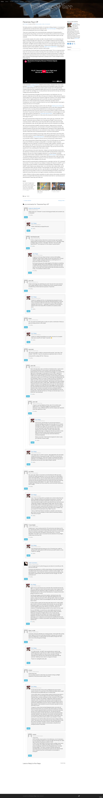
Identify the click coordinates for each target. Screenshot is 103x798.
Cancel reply (62, 763)
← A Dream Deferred (27, 200)
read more (77, 38)
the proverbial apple (51, 28)
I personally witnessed (39, 136)
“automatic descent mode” (46, 113)
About (6, 1)
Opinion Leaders (39, 24)
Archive (11, 1)
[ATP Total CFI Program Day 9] (30, 186)
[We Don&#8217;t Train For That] (58, 186)
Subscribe (27, 1)
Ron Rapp (25, 24)
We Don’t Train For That (56, 190)
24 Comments (47, 24)
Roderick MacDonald (34, 208)
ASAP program (52, 154)
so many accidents (35, 84)
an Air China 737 (30, 86)
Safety (43, 24)
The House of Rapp (51, 6)
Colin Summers (33, 563)
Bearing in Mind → (61, 200)
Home (2, 1)
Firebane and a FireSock (57, 105)
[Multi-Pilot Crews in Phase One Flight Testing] (43, 186)
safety (28, 196)
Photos (16, 1)
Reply (26, 217)
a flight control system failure (50, 46)
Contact (21, 1)
